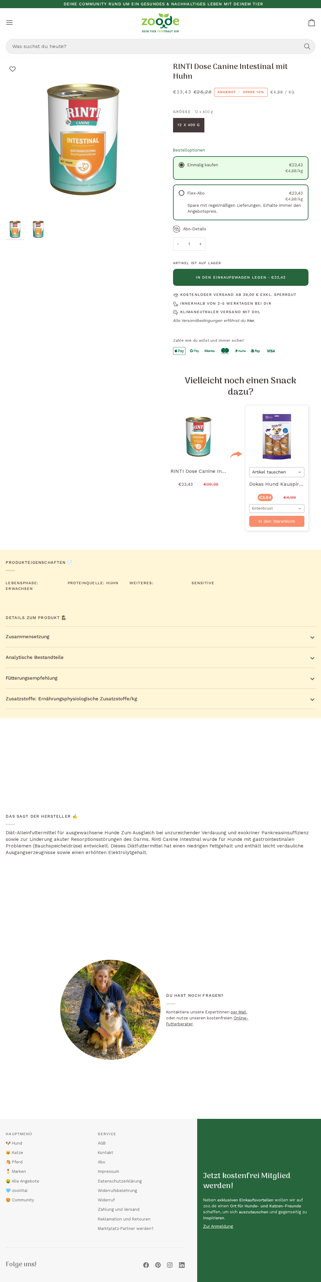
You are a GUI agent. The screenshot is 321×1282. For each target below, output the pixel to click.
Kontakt (105, 1152)
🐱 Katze (14, 1152)
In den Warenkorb (276, 521)
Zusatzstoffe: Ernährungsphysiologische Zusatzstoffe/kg (71, 699)
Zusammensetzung (27, 636)
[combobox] (160, 46)
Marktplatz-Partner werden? (126, 1228)
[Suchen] (307, 46)
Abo (101, 1162)
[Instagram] (170, 1265)
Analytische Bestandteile (35, 657)
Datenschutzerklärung (120, 1181)
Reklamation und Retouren (124, 1219)
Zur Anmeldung (218, 1226)
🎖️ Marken (16, 1171)
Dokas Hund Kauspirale (277, 484)
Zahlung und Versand (118, 1209)
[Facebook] (146, 1265)
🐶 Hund (14, 1143)
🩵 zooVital (17, 1190)
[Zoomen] (17, 205)
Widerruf (106, 1200)
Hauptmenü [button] (19, 1134)
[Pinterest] (158, 1265)
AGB (102, 1143)
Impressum (108, 1171)
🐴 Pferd (14, 1162)
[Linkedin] (182, 1265)
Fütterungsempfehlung (31, 678)
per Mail (238, 1012)
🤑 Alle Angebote (22, 1181)
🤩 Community (20, 1200)
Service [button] (107, 1134)
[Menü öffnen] (15, 22)
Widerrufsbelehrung (117, 1190)
